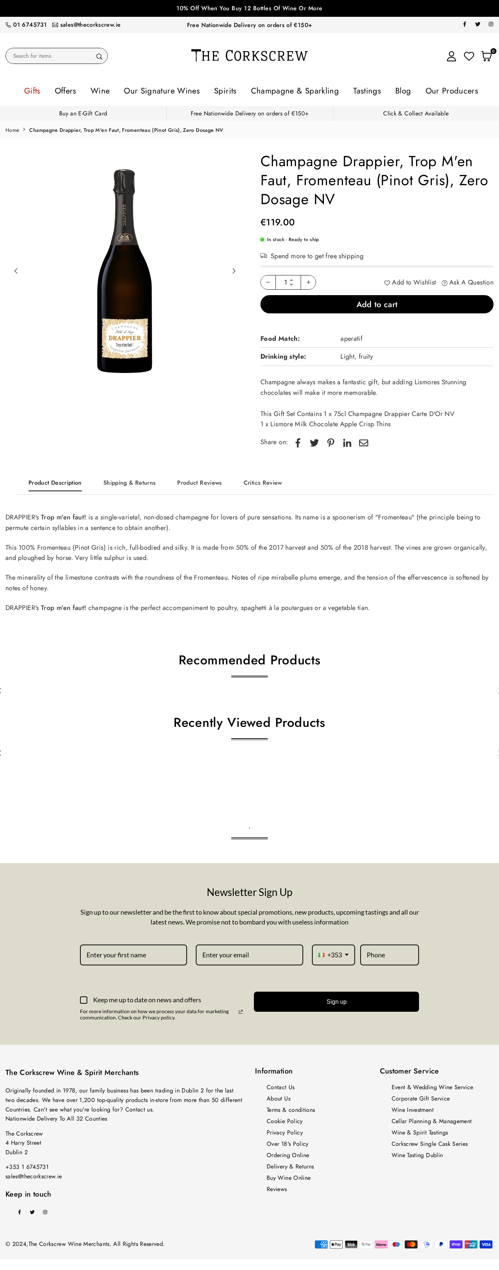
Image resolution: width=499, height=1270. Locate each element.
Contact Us (281, 1085)
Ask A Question (470, 280)
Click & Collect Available (416, 111)
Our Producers (409, 89)
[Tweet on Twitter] (314, 440)
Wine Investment (413, 1107)
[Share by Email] (363, 440)
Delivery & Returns (290, 1164)
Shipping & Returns (129, 480)
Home (12, 127)
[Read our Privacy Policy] (240, 1009)
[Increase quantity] (308, 280)
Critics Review (263, 480)
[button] (233, 268)
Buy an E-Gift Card (83, 111)
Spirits (231, 89)
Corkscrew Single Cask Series (430, 1141)
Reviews (277, 1187)
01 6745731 (30, 24)
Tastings (342, 89)
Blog (370, 89)
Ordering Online (288, 1153)
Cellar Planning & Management (432, 1119)
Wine (133, 89)
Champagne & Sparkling (286, 89)
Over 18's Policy (288, 1141)
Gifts (80, 89)
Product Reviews (199, 480)
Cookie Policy (285, 1119)
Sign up (337, 999)
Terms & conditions (291, 1107)
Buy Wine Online (289, 1175)
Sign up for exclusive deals (250, 8)
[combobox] (333, 953)
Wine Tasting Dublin (417, 1153)
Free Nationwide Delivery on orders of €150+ (249, 25)
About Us (278, 1096)
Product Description (55, 480)
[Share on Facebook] (298, 440)
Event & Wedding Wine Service (432, 1085)
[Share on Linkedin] (347, 440)
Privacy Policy (285, 1130)
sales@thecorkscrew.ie (90, 24)
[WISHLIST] (469, 56)
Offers (106, 89)
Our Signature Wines (181, 89)
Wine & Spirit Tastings (420, 1130)
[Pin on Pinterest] (331, 440)
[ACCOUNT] (451, 56)
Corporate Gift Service (421, 1096)
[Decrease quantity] (268, 280)
